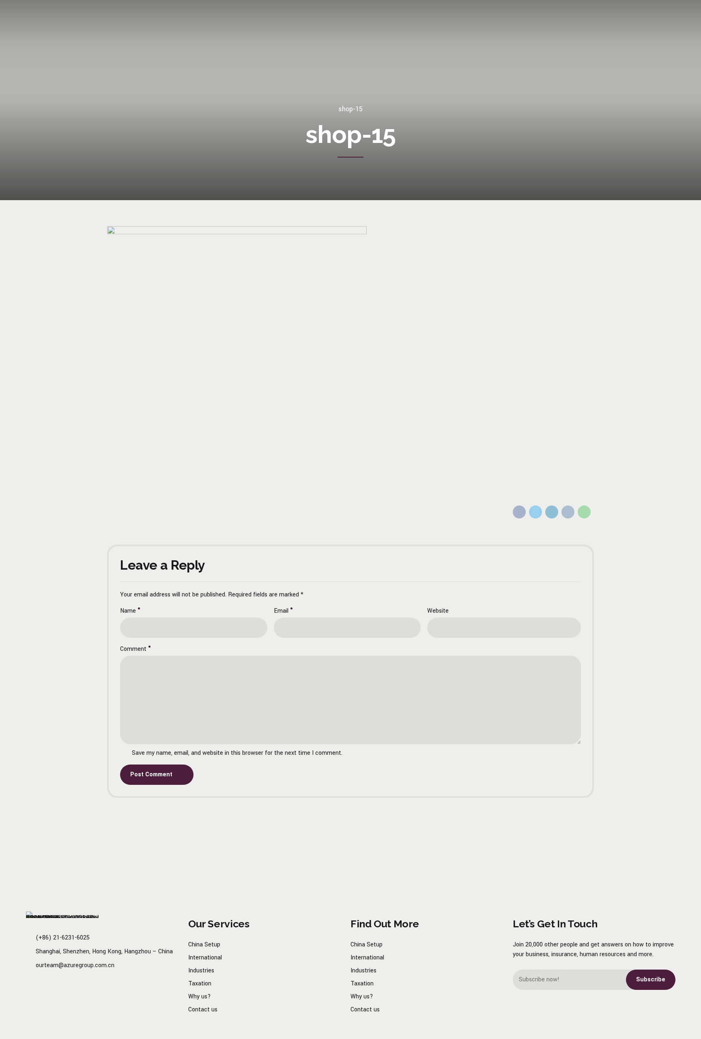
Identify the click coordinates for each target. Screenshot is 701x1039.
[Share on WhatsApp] (584, 511)
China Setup (204, 944)
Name (128, 611)
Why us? (199, 996)
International (205, 957)
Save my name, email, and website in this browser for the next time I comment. (237, 753)
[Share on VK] (567, 511)
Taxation (199, 983)
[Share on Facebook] (519, 511)
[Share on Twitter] (535, 511)
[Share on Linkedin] (551, 511)
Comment (133, 649)
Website (438, 611)
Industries (201, 970)
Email (281, 611)
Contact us (202, 1009)
